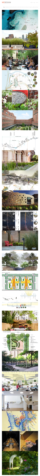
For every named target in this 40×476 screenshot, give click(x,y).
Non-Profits (22, 7)
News (37, 2)
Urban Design (35, 7)
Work (34, 2)
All (4, 7)
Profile (31, 2)
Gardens (7, 7)
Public (30, 7)
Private (26, 7)
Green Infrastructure (14, 7)
